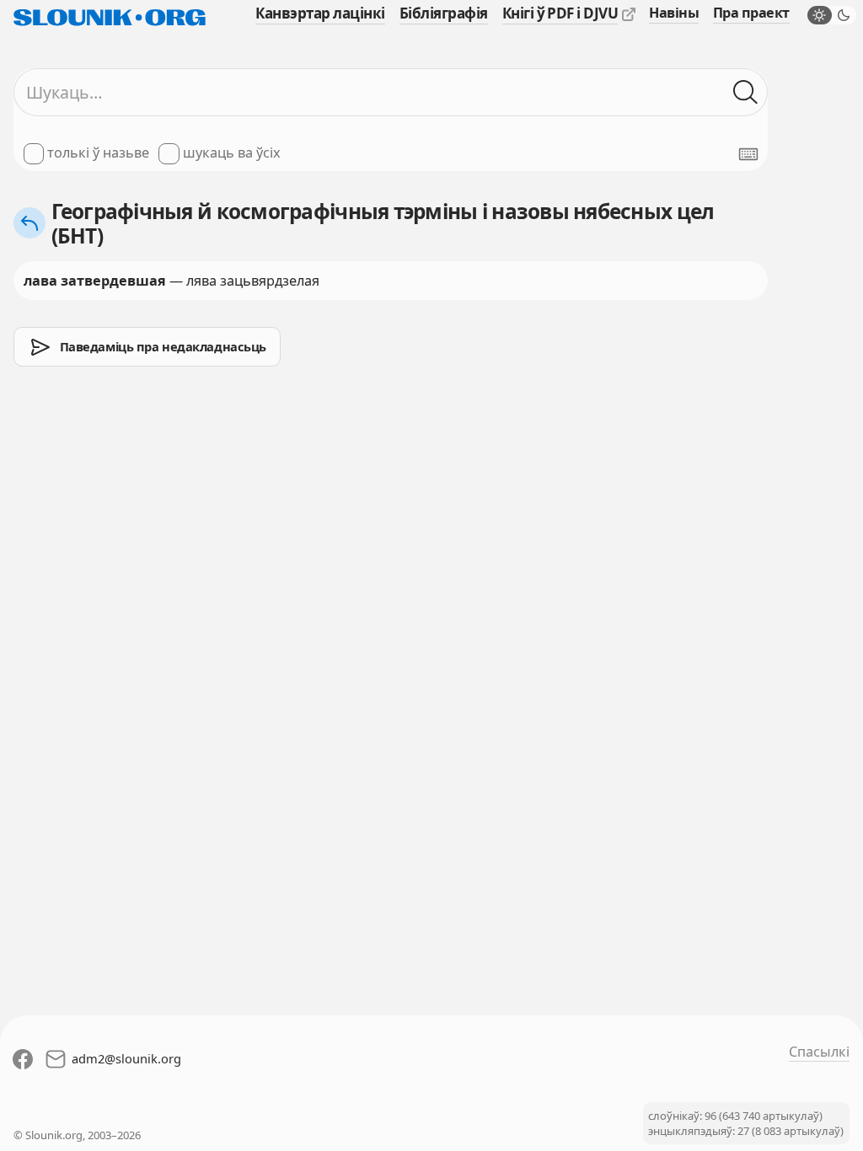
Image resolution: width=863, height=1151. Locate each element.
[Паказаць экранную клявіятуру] (748, 154)
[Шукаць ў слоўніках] (745, 92)
